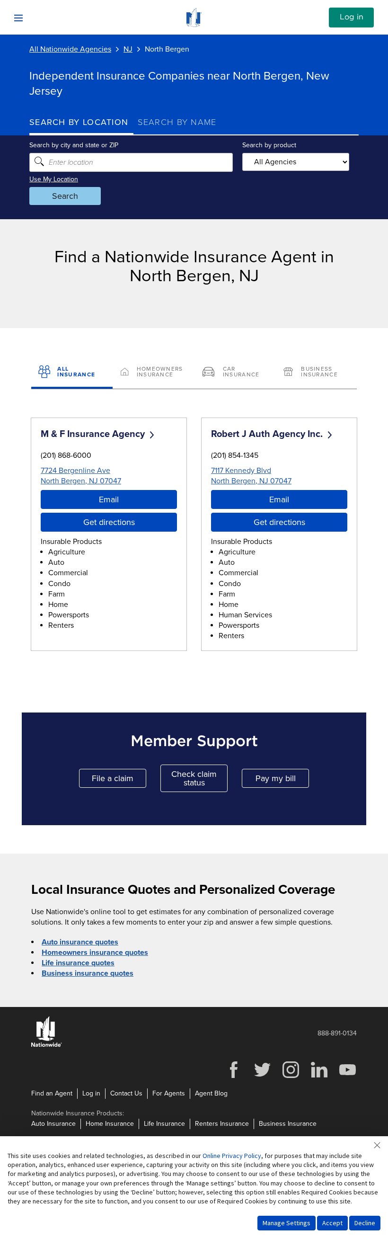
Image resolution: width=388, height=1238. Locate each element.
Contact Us (126, 1093)
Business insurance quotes (87, 973)
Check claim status (199, 778)
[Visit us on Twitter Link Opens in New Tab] (262, 1077)
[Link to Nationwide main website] (194, 24)
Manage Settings (286, 1223)
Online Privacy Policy (232, 1155)
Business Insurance (288, 1124)
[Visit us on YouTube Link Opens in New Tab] (347, 1077)
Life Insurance (164, 1124)
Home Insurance (110, 1124)
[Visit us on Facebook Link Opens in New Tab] (233, 1077)
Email (109, 499)
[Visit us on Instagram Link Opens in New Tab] (290, 1077)
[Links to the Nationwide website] (46, 1045)
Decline (364, 1223)
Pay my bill (282, 780)
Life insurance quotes (78, 963)
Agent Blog (211, 1093)
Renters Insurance (222, 1124)
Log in (351, 17)
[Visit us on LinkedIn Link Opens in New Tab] (318, 1077)
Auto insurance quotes (80, 942)
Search (65, 196)
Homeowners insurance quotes (95, 952)
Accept (332, 1223)
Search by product (269, 145)
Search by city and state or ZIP (73, 145)
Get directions (109, 522)
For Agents (168, 1093)
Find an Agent (51, 1093)
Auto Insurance (53, 1124)
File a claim (119, 780)
